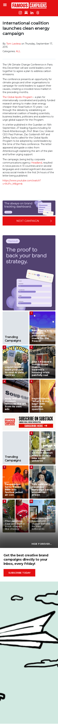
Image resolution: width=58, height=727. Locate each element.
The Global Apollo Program (18, 97)
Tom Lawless (13, 43)
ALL (18, 51)
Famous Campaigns (29, 5)
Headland (36, 162)
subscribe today (19, 572)
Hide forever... (42, 543)
